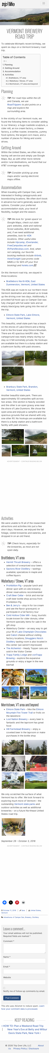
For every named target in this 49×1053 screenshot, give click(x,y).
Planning (9, 65)
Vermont (4, 913)
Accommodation (13, 71)
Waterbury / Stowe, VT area (21, 81)
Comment (8, 941)
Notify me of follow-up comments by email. (24, 991)
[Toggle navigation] (43, 3)
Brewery (28, 917)
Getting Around (12, 68)
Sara (23, 910)
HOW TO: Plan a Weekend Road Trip (22, 1025)
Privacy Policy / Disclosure (26, 1048)
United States (36, 910)
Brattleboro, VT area (17, 78)
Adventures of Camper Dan (14, 917)
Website (7, 977)
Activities (9, 75)
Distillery (35, 917)
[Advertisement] (24, 488)
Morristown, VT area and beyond (23, 84)
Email (6, 966)
